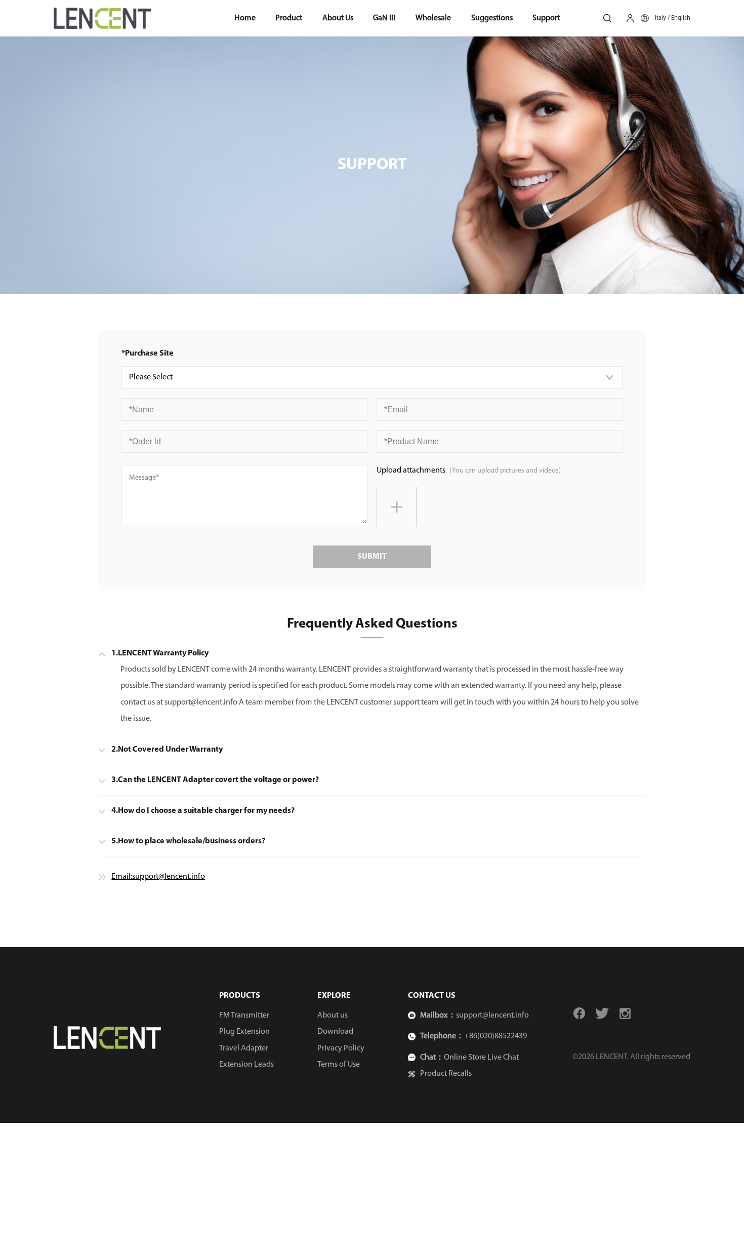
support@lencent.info (492, 1015)
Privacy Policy (340, 1048)
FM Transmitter (244, 1015)
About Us (337, 18)
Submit (372, 557)
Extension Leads (246, 1065)
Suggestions (492, 18)
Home (245, 18)
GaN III (384, 18)
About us (332, 1015)
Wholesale (433, 18)
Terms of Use (338, 1065)
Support (546, 18)
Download (335, 1032)
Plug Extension (244, 1032)
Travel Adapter (243, 1048)
